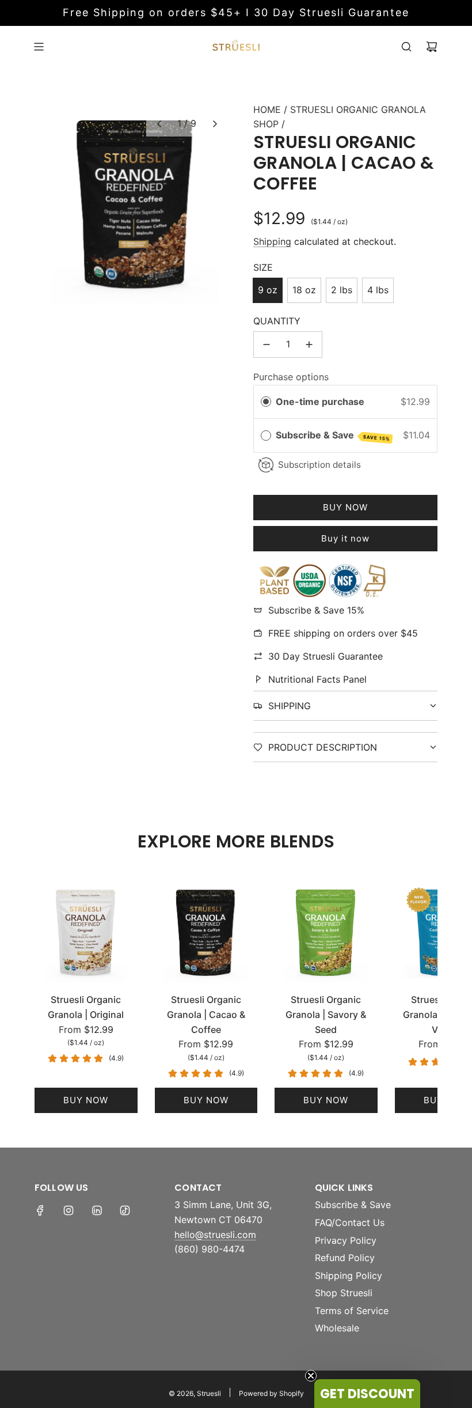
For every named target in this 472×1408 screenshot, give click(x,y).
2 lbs (341, 290)
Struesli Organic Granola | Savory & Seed (326, 1014)
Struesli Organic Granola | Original (86, 1007)
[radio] (266, 402)
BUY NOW (85, 1100)
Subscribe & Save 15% (316, 610)
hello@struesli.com (215, 1234)
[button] (159, 124)
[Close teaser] (311, 1375)
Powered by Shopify (271, 1393)
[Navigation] (38, 46)
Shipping (272, 241)
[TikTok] (125, 1210)
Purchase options (291, 377)
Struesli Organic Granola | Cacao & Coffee (206, 1014)
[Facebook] (40, 1210)
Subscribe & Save (333, 435)
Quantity (276, 321)
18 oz (304, 290)
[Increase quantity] (309, 344)
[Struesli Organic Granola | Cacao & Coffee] (206, 932)
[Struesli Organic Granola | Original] (86, 932)
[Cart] (431, 46)
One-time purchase (320, 401)
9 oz (267, 290)
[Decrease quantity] (266, 344)
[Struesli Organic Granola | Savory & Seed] (326, 932)
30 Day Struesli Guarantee (325, 656)
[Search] (406, 46)
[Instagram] (68, 1210)
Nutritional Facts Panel (317, 679)
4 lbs (378, 290)
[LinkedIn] (96, 1210)
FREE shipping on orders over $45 (343, 633)
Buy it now (345, 538)
